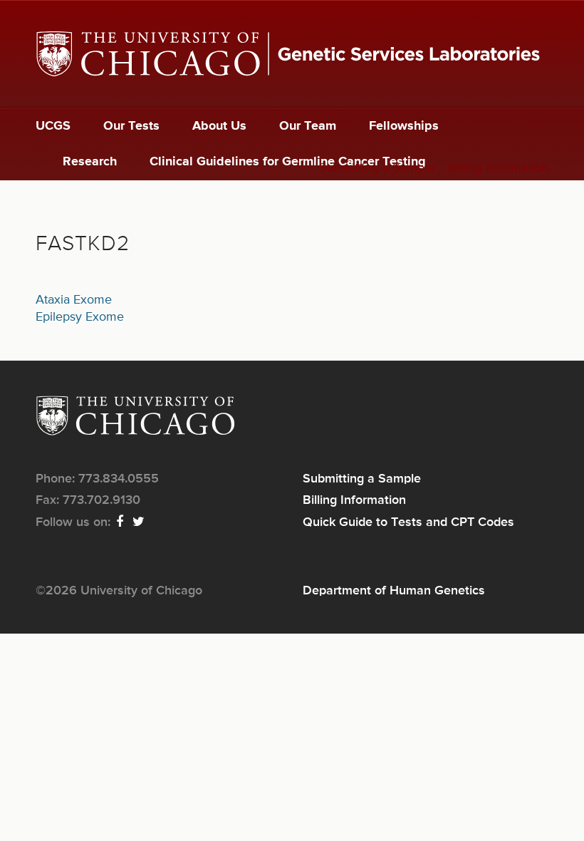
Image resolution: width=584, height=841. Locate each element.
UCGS (53, 126)
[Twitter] (139, 522)
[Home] (292, 54)
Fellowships (404, 126)
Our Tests (131, 126)
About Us (219, 126)
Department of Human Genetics (394, 590)
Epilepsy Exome (80, 317)
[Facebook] (120, 522)
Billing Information (498, 168)
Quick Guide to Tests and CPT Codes (408, 522)
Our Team (307, 126)
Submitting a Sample (376, 168)
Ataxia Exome (74, 300)
